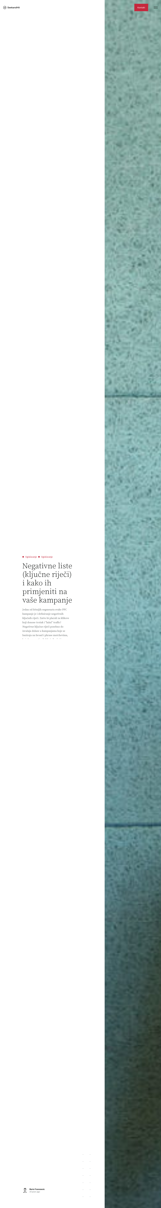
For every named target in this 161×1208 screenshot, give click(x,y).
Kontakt (141, 7)
